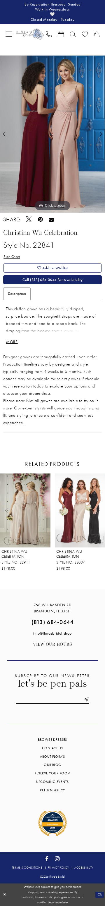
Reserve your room (52, 773)
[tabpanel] (52, 134)
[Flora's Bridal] (30, 34)
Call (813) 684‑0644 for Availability (52, 279)
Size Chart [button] (12, 256)
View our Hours (52, 645)
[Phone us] (49, 33)
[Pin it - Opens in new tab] (40, 219)
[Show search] (73, 33)
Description (17, 293)
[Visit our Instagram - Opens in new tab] (57, 859)
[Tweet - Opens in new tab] (29, 219)
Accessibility (83, 867)
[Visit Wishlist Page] (85, 33)
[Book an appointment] (61, 33)
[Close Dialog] (4, 894)
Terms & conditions (27, 867)
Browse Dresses (52, 739)
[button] (9, 33)
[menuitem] (9, 33)
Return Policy (52, 790)
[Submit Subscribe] (85, 700)
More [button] (12, 341)
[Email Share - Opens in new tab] (51, 219)
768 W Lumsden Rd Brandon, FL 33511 (52, 608)
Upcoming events (52, 781)
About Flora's (52, 756)
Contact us (52, 748)
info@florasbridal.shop (52, 633)
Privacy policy (58, 867)
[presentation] (33, 510)
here (65, 902)
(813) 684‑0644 (53, 622)
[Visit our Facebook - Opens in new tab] (47, 859)
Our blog (52, 764)
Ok (100, 894)
